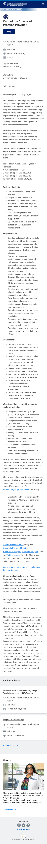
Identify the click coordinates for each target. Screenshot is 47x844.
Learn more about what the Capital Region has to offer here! (22, 568)
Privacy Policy (23, 829)
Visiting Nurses (13, 555)
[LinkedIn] (23, 825)
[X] (19, 825)
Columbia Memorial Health (15, 548)
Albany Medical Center (13, 544)
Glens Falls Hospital (12, 551)
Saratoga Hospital (30, 551)
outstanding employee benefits (16, 489)
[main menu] (43, 4)
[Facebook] (28, 825)
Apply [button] (9, 32)
